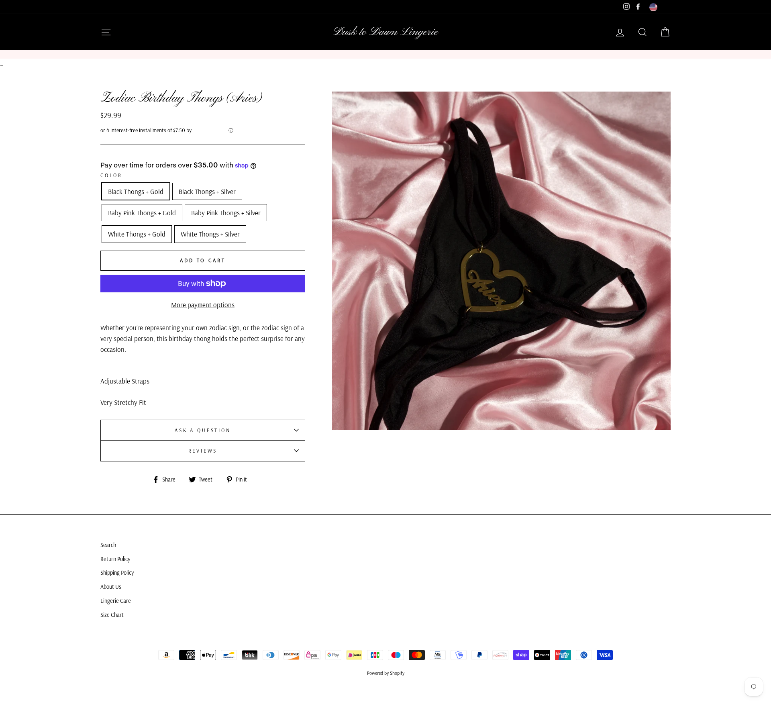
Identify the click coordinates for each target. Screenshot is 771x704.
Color (111, 175)
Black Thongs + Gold (135, 191)
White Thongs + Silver (210, 234)
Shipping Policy (117, 572)
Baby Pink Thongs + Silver (226, 212)
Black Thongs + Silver (207, 191)
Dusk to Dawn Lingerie (385, 32)
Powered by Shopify (385, 673)
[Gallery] (501, 261)
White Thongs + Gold (136, 234)
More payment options (203, 304)
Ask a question (203, 430)
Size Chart (112, 614)
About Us (110, 586)
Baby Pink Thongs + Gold (142, 212)
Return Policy (115, 559)
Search (108, 545)
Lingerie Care (115, 600)
